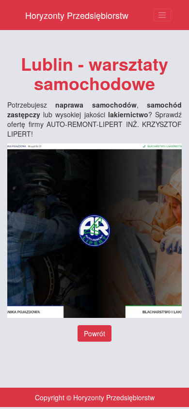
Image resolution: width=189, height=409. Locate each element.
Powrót (94, 333)
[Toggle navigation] (162, 15)
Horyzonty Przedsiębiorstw (76, 15)
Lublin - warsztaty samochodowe (94, 73)
